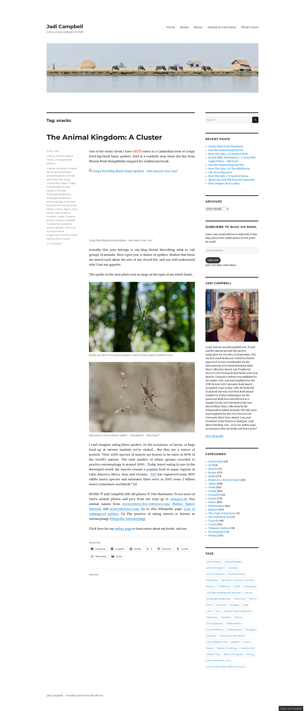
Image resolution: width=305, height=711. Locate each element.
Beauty (212, 472)
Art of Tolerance (216, 574)
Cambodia (53, 183)
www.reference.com (219, 660)
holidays (234, 604)
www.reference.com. (125, 509)
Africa (50, 172)
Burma (210, 586)
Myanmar (212, 617)
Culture (51, 156)
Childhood (224, 586)
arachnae (52, 179)
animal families (62, 172)
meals (60, 216)
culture (248, 592)
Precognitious (215, 623)
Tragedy (213, 520)
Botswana (212, 580)
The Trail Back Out (219, 517)
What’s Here (249, 27)
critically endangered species (224, 592)
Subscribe (213, 260)
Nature (69, 156)
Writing (51, 163)
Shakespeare (234, 629)
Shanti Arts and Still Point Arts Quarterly (231, 179)
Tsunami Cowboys (219, 528)
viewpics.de (178, 499)
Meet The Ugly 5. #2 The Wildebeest (229, 168)
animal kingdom (56, 175)
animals (70, 175)
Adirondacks (214, 561)
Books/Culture (236, 574)
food (49, 205)
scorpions (66, 223)
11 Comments (54, 243)
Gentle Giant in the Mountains (225, 146)
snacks (50, 227)
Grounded (214, 494)
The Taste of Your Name (222, 513)
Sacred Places (215, 629)
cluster (64, 183)
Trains (247, 641)
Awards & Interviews (222, 27)
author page (123, 528)
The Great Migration (220, 172)
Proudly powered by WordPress (84, 695)
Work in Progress (233, 654)
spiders (59, 227)
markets (51, 216)
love (218, 611)
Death (211, 487)
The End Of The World (232, 635)
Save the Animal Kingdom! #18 (226, 165)
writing (250, 654)
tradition (235, 641)
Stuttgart (251, 629)
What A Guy (213, 654)
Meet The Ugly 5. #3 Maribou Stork (228, 153)
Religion (213, 509)
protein (51, 220)
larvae (50, 212)
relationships (233, 623)
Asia (60, 179)
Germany (221, 604)
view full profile (214, 436)
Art (210, 465)
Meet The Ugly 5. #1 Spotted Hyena (228, 176)
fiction (252, 598)
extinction (70, 201)
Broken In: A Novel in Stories (224, 480)
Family (212, 491)
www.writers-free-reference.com (145, 504)
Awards (212, 468)
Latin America (62, 212)
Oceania (70, 216)
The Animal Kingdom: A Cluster (104, 137)
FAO (153, 474)
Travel (50, 159)
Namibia (226, 617)
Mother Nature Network (238, 611)
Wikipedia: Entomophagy (127, 519)
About (198, 27)
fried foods (59, 205)
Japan (67, 209)
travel (66, 238)
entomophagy (55, 201)
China (237, 586)
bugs (67, 179)
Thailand (211, 635)
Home (170, 27)
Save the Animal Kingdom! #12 (226, 150)
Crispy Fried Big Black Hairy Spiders (61, 187)
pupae (60, 220)
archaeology (215, 461)
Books (184, 27)
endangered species (59, 197)
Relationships (216, 505)
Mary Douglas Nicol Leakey (224, 183)
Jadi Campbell (65, 26)
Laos (74, 209)
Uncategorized (63, 159)
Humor (60, 156)
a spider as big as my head (62, 168)
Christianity (250, 586)
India (245, 604)
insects (59, 209)
